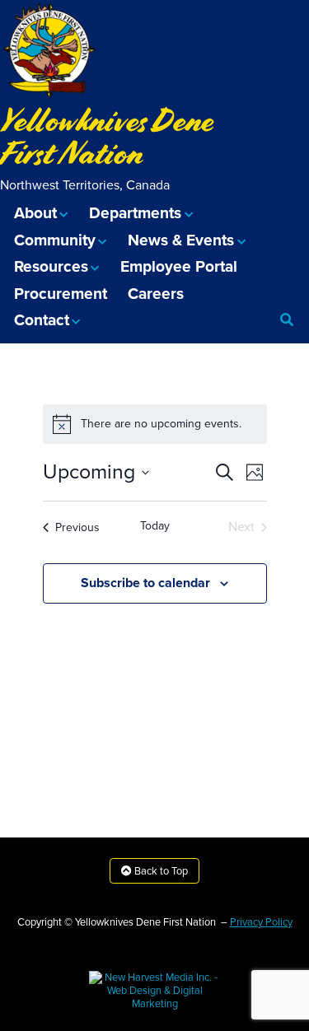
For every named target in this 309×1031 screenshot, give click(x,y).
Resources (51, 266)
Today (155, 526)
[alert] (155, 424)
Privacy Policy (261, 922)
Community (55, 240)
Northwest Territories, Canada (85, 185)
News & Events (181, 240)
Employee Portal (178, 266)
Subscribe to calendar (145, 583)
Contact (41, 319)
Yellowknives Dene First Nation (107, 137)
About (35, 212)
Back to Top (160, 871)
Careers (156, 293)
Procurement (60, 293)
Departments (135, 212)
